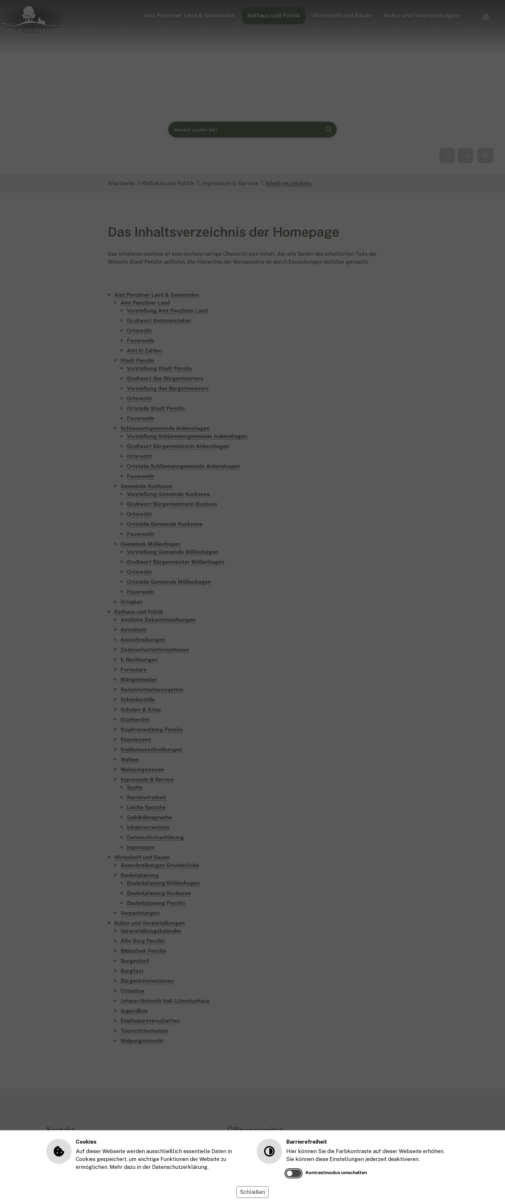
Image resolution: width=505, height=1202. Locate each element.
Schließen (252, 1192)
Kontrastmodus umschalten (336, 1172)
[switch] (293, 1173)
